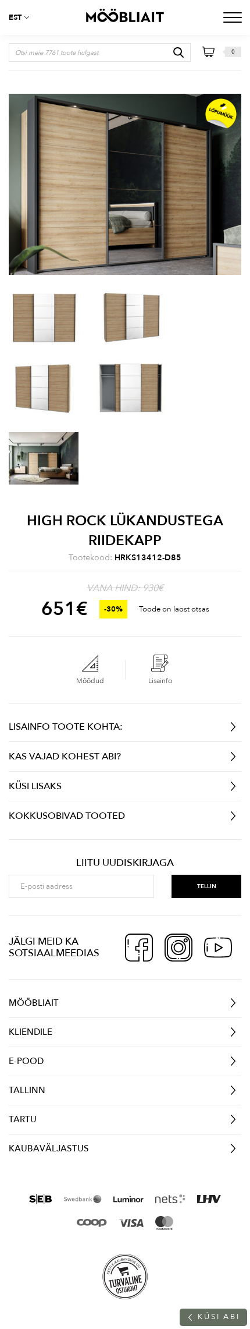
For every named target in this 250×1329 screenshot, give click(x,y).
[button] (23, 17)
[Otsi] (178, 52)
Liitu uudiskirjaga (125, 863)
